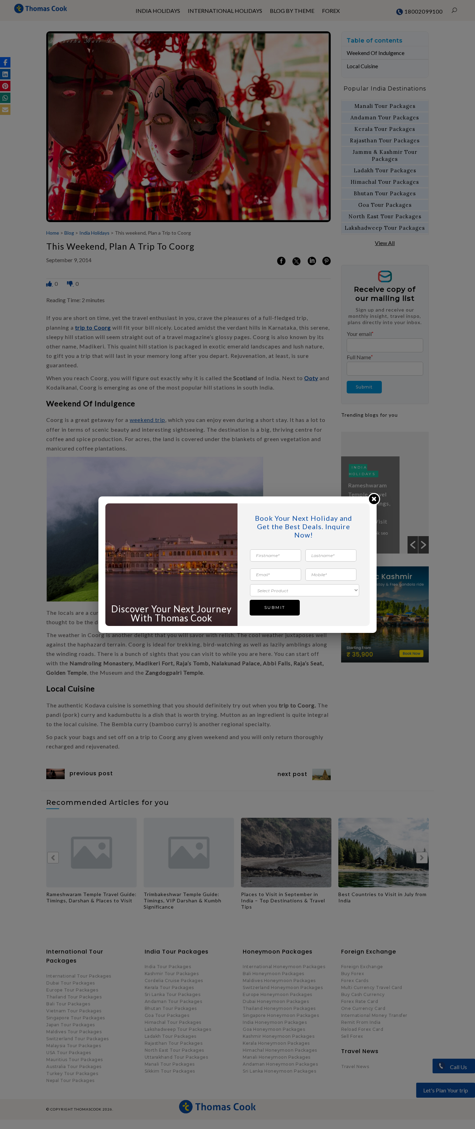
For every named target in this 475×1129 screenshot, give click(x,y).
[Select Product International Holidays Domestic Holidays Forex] (304, 590)
